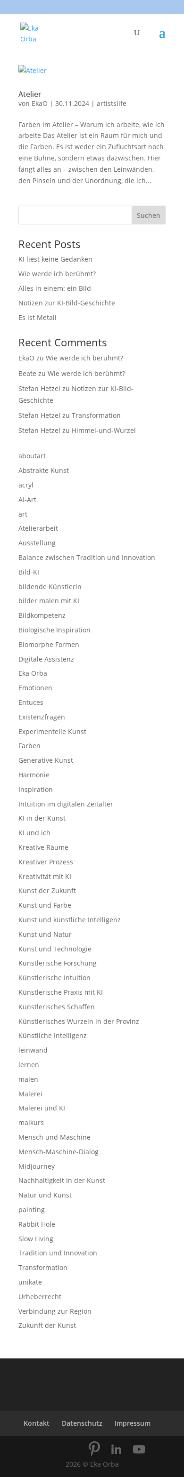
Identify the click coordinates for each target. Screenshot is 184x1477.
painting (31, 1209)
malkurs (31, 1122)
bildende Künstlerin (50, 586)
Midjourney (36, 1166)
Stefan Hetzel (39, 388)
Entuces (30, 702)
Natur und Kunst (45, 1194)
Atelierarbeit (38, 528)
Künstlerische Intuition (54, 977)
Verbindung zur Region (55, 1311)
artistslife (111, 103)
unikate (30, 1281)
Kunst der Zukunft (47, 890)
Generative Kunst (45, 760)
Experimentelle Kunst (52, 731)
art (22, 514)
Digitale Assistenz (46, 659)
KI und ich (34, 832)
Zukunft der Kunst (47, 1325)
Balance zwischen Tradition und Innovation (86, 557)
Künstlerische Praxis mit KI (60, 992)
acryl (25, 484)
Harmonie (34, 774)
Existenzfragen (41, 716)
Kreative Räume (43, 847)
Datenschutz (82, 1423)
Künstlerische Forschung (57, 962)
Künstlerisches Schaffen (56, 1006)
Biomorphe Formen (48, 644)
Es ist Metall (37, 317)
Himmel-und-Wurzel (104, 430)
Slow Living (35, 1238)
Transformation (96, 415)
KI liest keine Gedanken (55, 259)
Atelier (30, 94)
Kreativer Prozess (45, 861)
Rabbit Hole (36, 1224)
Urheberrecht (39, 1296)
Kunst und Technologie (55, 948)
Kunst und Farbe (44, 905)
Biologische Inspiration (54, 629)
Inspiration (35, 789)
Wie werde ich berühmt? (57, 273)
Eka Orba (32, 673)
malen (28, 1079)
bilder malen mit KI (48, 600)
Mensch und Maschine (54, 1137)
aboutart (32, 455)
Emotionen (35, 687)
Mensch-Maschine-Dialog (58, 1151)
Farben (29, 745)
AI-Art (27, 499)
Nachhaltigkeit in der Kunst (61, 1180)
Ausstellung (37, 542)
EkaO (40, 103)
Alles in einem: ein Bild (54, 288)
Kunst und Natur (45, 934)
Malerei (30, 1093)
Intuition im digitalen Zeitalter (65, 803)
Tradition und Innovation (57, 1252)
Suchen (148, 215)
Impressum (133, 1423)
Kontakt (37, 1423)
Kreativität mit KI (44, 876)
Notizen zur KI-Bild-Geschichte (66, 302)
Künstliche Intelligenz (52, 1035)
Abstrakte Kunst (43, 470)
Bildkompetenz (42, 615)
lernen (28, 1064)
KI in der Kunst (42, 818)
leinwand (33, 1050)
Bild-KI (28, 571)
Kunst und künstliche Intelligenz (69, 919)
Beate (27, 373)
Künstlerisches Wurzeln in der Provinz (78, 1021)
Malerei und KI (41, 1107)
